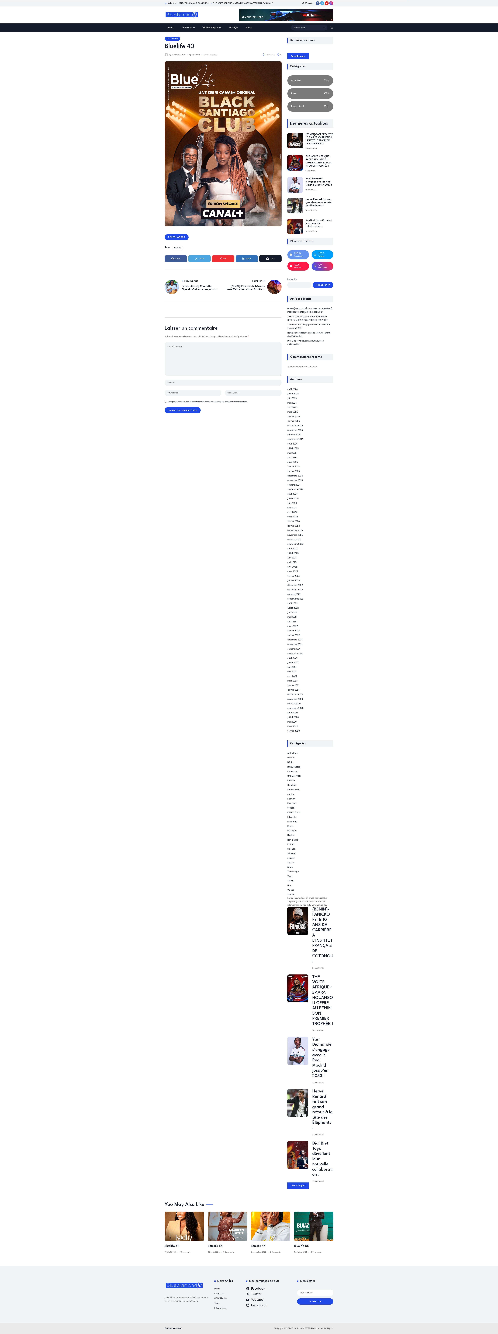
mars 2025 (292, 462)
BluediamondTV (178, 55)
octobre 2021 (293, 649)
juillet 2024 (293, 498)
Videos (290, 890)
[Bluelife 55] (313, 1226)
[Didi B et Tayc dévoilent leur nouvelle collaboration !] (295, 226)
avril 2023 (292, 567)
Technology (293, 871)
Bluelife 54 (215, 1246)
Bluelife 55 (301, 1246)
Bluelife (177, 248)
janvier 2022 (293, 635)
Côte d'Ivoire (220, 1298)
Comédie (291, 785)
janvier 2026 (293, 421)
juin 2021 (291, 667)
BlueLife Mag (172, 39)
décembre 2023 (295, 530)
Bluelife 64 (172, 1246)
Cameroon (219, 1293)
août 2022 (292, 603)
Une (289, 885)
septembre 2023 (295, 544)
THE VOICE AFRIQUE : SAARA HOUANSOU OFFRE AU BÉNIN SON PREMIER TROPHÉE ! (307, 318)
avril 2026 (292, 407)
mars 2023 (292, 571)
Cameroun (292, 771)
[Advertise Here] (286, 15)
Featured (291, 803)
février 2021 (293, 685)
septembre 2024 (295, 489)
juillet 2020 (293, 717)
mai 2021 (291, 671)
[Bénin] (310, 93)
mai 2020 (292, 722)
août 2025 (292, 444)
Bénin (290, 762)
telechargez (298, 1185)
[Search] (324, 28)
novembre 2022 (295, 589)
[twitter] (322, 3)
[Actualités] (310, 80)
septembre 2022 (295, 599)
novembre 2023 (295, 535)
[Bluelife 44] (270, 1226)
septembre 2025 (295, 439)
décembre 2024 (295, 476)
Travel (290, 881)
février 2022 (293, 630)
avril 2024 (292, 512)
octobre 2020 (294, 703)
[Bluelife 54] (227, 1226)
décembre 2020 (295, 694)
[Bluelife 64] (184, 1226)
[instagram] (331, 3)
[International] (310, 106)
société (291, 858)
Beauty (291, 757)
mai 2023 (291, 562)
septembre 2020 (295, 708)
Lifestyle (291, 817)
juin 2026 (292, 398)
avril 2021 (292, 676)
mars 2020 (292, 726)
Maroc (290, 826)
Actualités (292, 753)
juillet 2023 (293, 553)
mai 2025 (291, 453)
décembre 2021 (294, 640)
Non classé (292, 840)
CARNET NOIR (294, 776)
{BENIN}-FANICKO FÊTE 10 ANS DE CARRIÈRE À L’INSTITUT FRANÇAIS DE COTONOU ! (309, 310)
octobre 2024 (294, 485)
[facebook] (318, 3)
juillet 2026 (293, 393)
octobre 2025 (293, 434)
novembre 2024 (295, 480)
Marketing (292, 821)
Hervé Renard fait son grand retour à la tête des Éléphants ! (318, 202)
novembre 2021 (294, 644)
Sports (290, 862)
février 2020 (293, 731)
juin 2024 (292, 503)
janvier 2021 (293, 690)
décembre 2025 (295, 425)
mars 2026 (292, 412)
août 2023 (292, 548)
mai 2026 (292, 403)
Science (291, 849)
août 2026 (292, 389)
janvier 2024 (293, 526)
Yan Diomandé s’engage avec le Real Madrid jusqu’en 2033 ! (319, 181)
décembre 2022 (295, 585)
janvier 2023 (293, 580)
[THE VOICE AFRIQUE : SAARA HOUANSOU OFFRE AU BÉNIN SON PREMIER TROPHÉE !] (295, 163)
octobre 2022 (294, 594)
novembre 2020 (295, 699)
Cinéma (291, 780)
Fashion (291, 799)
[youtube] (327, 3)
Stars (290, 867)
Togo (289, 876)
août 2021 (292, 658)
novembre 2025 (295, 430)
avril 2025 (292, 457)
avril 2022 (292, 621)
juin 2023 (292, 558)
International (293, 812)
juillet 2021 (292, 662)
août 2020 (292, 712)
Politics (291, 844)
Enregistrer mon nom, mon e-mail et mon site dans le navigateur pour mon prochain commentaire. (207, 402)
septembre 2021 (295, 653)
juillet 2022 (293, 608)
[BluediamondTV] (182, 15)
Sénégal (291, 853)
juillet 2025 (293, 448)
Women (291, 894)
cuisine (290, 794)
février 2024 (293, 521)
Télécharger (298, 56)
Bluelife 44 (258, 1246)
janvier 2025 (293, 471)
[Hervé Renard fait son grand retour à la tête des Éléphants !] (295, 205)
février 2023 (293, 576)
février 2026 (293, 416)
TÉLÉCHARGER (176, 237)
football (291, 808)
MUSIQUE (291, 830)
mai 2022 (292, 617)
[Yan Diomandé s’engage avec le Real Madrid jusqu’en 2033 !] (295, 185)
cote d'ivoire (293, 789)
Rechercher (292, 279)
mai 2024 (292, 507)
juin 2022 (292, 612)
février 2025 (293, 466)
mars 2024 (292, 516)
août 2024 (292, 494)
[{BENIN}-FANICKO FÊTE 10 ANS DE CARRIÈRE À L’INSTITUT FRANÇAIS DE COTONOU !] (295, 140)
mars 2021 (292, 681)
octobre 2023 (293, 539)
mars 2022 (292, 626)
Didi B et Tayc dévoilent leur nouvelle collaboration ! (319, 223)
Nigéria (290, 835)
